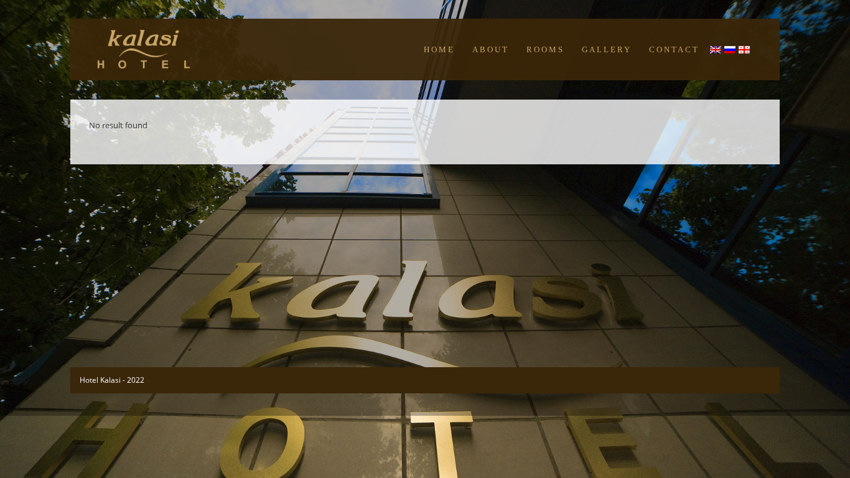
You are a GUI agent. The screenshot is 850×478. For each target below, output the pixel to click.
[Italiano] (745, 51)
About (490, 49)
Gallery (607, 49)
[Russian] (730, 51)
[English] (716, 51)
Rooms (545, 49)
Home (439, 49)
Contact (674, 49)
